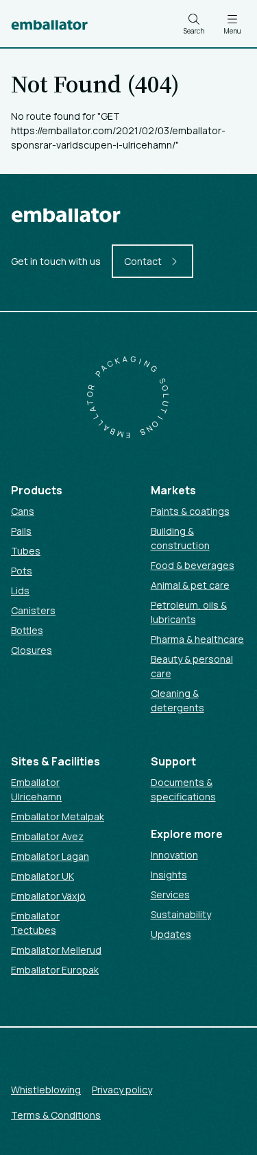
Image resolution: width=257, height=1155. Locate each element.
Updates (171, 934)
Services (170, 894)
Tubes (25, 550)
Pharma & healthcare (197, 639)
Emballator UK (42, 876)
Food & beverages (192, 565)
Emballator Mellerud (56, 949)
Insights (169, 874)
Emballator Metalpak (57, 816)
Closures (31, 650)
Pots (21, 570)
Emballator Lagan (50, 856)
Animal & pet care (190, 585)
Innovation (174, 854)
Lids (20, 590)
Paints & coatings (190, 511)
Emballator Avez (47, 836)
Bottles (27, 630)
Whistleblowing (46, 1089)
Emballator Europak (55, 969)
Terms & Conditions (56, 1114)
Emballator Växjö (48, 895)
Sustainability (181, 914)
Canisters (33, 610)
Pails (21, 530)
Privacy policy (122, 1089)
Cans (22, 511)
